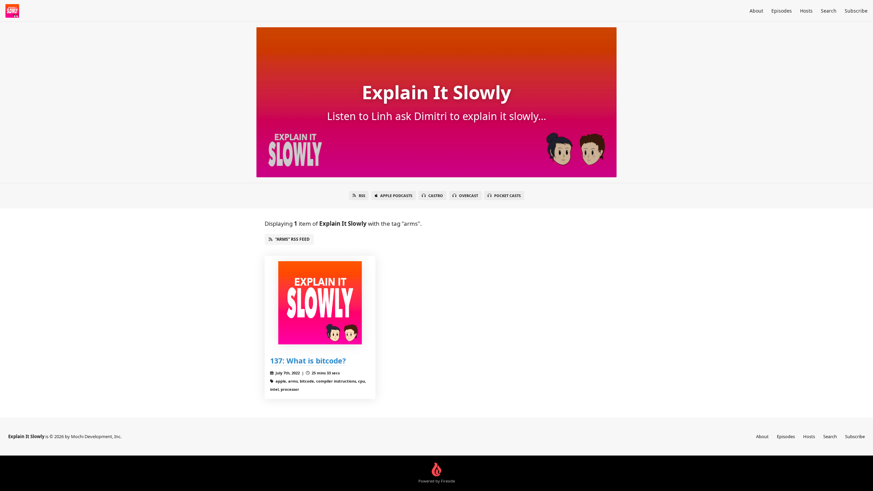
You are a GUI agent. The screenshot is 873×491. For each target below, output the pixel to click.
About (756, 11)
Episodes (781, 11)
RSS (362, 195)
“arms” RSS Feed (292, 239)
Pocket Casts (507, 195)
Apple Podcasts (396, 195)
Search (829, 11)
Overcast (468, 195)
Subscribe (856, 11)
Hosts (806, 11)
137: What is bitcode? (308, 361)
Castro (435, 195)
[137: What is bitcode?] (320, 303)
